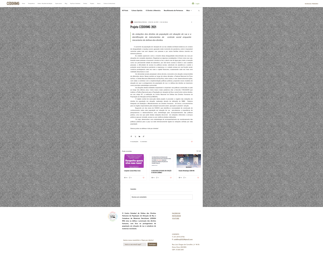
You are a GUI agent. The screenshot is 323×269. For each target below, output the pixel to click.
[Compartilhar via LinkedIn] (139, 136)
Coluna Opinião (136, 10)
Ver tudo (198, 151)
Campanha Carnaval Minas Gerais (132, 171)
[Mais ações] (192, 22)
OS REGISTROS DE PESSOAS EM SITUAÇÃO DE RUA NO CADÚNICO (161, 172)
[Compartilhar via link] (143, 136)
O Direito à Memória (153, 10)
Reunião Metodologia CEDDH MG (186, 171)
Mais (188, 10)
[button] (199, 10)
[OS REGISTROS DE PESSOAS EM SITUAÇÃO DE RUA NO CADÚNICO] (161, 161)
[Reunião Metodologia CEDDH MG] (189, 161)
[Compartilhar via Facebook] (131, 136)
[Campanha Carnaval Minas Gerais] (134, 161)
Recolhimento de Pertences (173, 10)
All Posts (125, 10)
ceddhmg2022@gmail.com (183, 239)
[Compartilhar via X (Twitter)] (135, 136)
